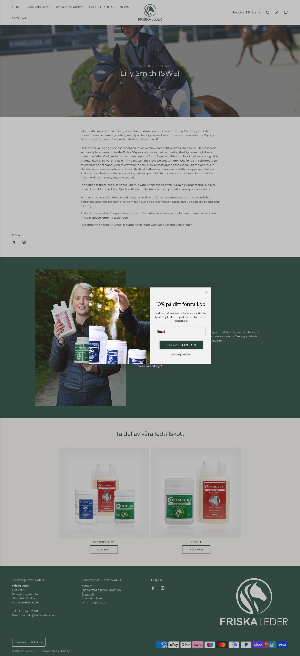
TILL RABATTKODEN (181, 345)
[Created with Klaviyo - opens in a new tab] (150, 366)
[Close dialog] (206, 292)
